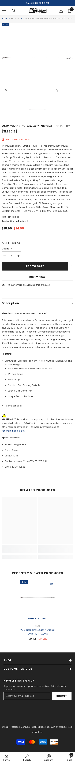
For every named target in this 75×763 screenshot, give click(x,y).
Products (15, 18)
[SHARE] (70, 266)
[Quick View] (51, 583)
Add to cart (34, 266)
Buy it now (37, 277)
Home (4, 18)
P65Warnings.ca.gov (13, 430)
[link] (19, 551)
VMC (37, 625)
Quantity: (7, 248)
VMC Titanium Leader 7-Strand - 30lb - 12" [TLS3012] (37, 631)
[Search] (14, 11)
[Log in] (61, 11)
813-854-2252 (42, 3)
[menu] (4, 11)
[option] (37, 58)
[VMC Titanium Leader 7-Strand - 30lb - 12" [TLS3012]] (37, 597)
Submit (61, 696)
